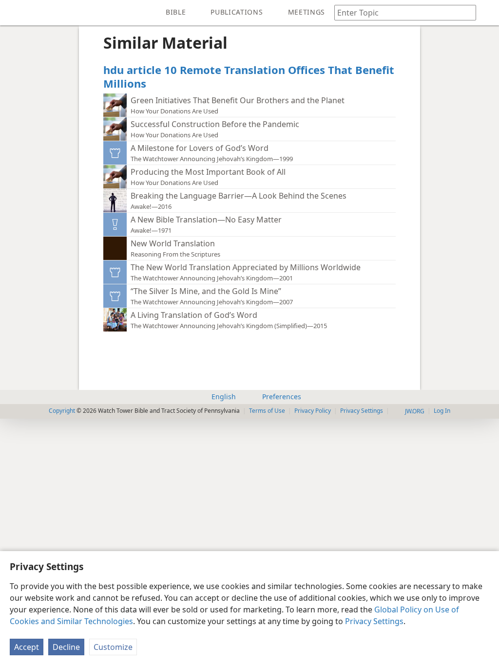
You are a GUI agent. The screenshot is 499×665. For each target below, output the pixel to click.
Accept (26, 647)
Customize (113, 647)
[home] (14, 12)
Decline (66, 647)
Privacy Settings (374, 621)
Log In (442, 410)
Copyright (62, 410)
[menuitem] (14, 12)
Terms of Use (267, 410)
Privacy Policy (312, 410)
